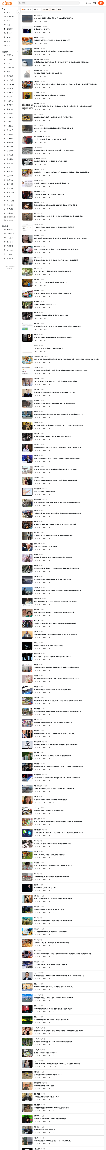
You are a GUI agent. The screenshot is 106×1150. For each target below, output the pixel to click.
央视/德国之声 (38, 786)
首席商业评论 (37, 1083)
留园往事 (10, 188)
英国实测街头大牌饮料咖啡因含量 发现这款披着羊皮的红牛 (55, 205)
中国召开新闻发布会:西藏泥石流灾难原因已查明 (51, 876)
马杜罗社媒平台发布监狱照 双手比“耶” (48, 73)
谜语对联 (10, 209)
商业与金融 (10, 192)
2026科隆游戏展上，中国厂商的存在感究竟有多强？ (53, 1008)
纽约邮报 (36, 49)
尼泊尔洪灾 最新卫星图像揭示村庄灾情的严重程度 (52, 843)
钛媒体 (36, 511)
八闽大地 (10, 134)
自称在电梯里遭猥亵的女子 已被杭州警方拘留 (50, 799)
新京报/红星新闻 (38, 60)
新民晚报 (36, 291)
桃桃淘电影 (37, 1105)
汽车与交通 (10, 201)
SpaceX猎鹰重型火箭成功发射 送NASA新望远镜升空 (53, 18)
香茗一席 (10, 163)
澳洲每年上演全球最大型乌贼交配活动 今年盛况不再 (53, 920)
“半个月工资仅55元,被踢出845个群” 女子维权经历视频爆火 (55, 381)
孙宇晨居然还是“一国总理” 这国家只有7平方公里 (52, 40)
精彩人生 (10, 97)
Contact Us (10, 234)
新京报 (36, 412)
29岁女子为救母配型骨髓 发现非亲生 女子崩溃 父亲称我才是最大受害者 (60, 238)
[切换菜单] (18, 12)
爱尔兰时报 (37, 709)
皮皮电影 (36, 445)
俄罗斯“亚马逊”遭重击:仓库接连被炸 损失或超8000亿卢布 (55, 623)
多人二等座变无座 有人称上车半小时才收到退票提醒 (53, 898)
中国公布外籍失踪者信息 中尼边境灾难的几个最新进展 (54, 788)
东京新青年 (37, 819)
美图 (8, 46)
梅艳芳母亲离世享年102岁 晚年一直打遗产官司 (51, 1108)
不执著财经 (37, 247)
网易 (35, 720)
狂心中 (36, 368)
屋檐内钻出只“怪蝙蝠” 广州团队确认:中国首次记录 (52, 436)
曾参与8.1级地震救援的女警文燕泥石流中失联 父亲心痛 (54, 392)
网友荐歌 (10, 159)
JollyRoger (37, 808)
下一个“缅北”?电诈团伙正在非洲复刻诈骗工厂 (51, 282)
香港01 (36, 38)
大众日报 (36, 324)
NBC (35, 115)
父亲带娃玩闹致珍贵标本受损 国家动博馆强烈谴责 (52, 689)
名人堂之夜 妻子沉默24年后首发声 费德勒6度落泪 (52, 755)
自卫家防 (10, 138)
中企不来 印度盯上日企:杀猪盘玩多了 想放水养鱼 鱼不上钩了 (56, 634)
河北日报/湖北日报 (39, 137)
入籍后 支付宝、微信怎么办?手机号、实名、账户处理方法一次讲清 (58, 832)
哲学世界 (10, 109)
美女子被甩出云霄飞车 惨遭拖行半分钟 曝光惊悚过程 (53, 51)
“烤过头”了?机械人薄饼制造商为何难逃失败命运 (51, 942)
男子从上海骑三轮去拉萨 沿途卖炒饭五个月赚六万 (52, 293)
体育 (8, 63)
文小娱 (36, 423)
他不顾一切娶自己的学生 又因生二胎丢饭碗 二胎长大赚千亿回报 (57, 447)
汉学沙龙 (10, 155)
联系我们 (10, 229)
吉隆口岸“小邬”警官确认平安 (44, 1129)
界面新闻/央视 (38, 71)
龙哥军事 (36, 1116)
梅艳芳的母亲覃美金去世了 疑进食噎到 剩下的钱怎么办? (54, 612)
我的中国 (10, 184)
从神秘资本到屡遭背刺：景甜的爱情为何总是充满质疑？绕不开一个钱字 (60, 370)
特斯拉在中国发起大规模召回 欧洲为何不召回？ (51, 161)
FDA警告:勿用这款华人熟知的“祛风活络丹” (50, 95)
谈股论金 (10, 176)
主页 (8, 12)
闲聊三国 (10, 113)
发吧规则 (10, 250)
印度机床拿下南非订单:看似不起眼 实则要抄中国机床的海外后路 (57, 513)
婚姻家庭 (10, 142)
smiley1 (36, 1028)
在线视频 (10, 213)
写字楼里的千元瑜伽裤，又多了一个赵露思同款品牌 (53, 1041)
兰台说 (36, 522)
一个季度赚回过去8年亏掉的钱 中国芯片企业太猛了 (53, 1140)
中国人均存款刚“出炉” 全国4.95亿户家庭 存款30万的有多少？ (57, 249)
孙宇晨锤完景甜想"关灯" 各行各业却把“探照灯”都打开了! (55, 733)
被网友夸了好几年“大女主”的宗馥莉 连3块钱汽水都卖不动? (55, 601)
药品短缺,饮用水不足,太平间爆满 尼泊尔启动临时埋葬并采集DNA (58, 700)
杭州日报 (36, 390)
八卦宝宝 (36, 478)
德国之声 (36, 907)
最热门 (9, 21)
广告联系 (10, 238)
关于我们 (10, 242)
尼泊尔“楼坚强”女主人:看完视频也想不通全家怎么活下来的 (55, 469)
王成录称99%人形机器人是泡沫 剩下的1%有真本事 (53, 579)
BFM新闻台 (37, 159)
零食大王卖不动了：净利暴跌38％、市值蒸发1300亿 (53, 865)
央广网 (36, 687)
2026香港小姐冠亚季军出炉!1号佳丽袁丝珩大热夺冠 (53, 557)
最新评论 (10, 33)
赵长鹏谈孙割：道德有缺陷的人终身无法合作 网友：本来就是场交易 (59, 975)
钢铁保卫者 (37, 1094)
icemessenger (38, 357)
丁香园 (36, 181)
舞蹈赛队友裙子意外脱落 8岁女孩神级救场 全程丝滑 (53, 722)
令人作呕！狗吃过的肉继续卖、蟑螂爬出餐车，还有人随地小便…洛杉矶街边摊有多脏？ (66, 84)
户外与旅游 (10, 68)
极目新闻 (36, 434)
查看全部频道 (11, 217)
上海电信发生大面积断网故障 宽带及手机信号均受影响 (54, 227)
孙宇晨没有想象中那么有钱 (44, 1085)
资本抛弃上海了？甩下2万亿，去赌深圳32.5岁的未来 (53, 997)
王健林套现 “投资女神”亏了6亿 (45, 887)
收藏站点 (10, 259)
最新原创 (10, 29)
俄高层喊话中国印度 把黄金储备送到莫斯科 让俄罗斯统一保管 (57, 667)
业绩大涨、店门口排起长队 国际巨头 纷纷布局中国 (52, 271)
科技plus (36, 1138)
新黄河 (36, 797)
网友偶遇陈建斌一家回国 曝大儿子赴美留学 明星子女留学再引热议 (58, 216)
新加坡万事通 (37, 830)
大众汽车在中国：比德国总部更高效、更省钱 (50, 964)
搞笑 (8, 72)
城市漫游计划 (37, 489)
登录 (94, 3)
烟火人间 (10, 205)
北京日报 (36, 896)
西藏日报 (36, 1127)
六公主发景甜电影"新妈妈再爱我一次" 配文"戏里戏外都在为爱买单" (59, 425)
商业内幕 (36, 104)
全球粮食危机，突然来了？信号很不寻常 (49, 810)
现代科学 (10, 151)
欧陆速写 (36, 753)
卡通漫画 (10, 126)
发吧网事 (10, 93)
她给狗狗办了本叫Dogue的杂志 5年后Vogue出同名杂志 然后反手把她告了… (62, 172)
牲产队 (36, 643)
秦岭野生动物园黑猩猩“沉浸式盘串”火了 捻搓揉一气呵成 (55, 403)
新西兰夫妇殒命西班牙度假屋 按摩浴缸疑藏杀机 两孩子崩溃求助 (57, 711)
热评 (8, 25)
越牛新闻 (36, 302)
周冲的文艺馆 (37, 27)
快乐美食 (10, 88)
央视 (35, 258)
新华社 (36, 313)
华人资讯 (36, 93)
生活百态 (10, 122)
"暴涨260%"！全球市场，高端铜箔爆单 (48, 348)
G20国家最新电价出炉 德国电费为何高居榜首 (50, 931)
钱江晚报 (36, 236)
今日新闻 (45, 9)
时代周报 (36, 280)
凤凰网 (36, 456)
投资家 (36, 885)
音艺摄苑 (10, 105)
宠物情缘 (10, 76)
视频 (8, 41)
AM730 (36, 555)
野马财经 (36, 731)
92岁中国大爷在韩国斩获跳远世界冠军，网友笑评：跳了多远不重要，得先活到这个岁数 (66, 359)
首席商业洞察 (37, 742)
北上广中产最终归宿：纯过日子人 (46, 1052)
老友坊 (9, 167)
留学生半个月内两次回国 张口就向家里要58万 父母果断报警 (56, 260)
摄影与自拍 (10, 84)
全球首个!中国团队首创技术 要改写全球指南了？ (52, 183)
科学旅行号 (37, 588)
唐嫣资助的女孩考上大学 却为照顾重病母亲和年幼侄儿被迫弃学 (57, 326)
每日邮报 (36, 203)
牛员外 (36, 346)
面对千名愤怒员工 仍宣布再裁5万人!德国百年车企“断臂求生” (56, 744)
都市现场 (36, 533)
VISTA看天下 (37, 599)
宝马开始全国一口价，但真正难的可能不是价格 (51, 1019)
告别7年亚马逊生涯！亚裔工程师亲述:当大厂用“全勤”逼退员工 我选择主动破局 (63, 106)
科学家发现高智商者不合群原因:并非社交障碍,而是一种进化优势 (57, 590)
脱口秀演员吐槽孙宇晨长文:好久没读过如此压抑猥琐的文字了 (56, 678)
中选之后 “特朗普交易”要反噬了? (46, 546)
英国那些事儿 (37, 500)
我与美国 (10, 172)
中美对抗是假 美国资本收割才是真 (46, 1096)
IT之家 (36, 225)
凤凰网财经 (37, 764)
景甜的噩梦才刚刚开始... (43, 29)
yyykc (35, 973)
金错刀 (36, 852)
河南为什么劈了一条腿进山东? (45, 491)
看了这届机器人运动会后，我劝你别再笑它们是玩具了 (54, 986)
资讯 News (10, 16)
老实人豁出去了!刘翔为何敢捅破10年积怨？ (50, 854)
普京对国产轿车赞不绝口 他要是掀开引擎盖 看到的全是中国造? (57, 568)
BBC (35, 841)
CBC (35, 148)
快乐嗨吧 (10, 59)
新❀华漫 (10, 147)
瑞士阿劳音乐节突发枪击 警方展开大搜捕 (49, 909)
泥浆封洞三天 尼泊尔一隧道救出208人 (48, 1074)
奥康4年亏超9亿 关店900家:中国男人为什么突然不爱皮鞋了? (56, 524)
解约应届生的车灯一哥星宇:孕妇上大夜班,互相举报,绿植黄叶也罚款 (59, 766)
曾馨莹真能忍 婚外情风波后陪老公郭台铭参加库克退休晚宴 (55, 480)
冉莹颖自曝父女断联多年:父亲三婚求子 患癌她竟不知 (53, 535)
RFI (35, 951)
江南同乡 (10, 117)
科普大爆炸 (37, 1149)
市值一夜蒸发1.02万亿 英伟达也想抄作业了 (50, 194)
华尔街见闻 (37, 544)
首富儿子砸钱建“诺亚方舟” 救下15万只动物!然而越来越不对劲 (57, 502)
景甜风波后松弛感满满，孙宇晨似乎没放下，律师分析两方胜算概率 (59, 1030)
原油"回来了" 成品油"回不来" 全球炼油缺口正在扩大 (53, 656)
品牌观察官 (37, 192)
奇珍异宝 (10, 55)
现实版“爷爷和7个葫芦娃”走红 (45, 304)
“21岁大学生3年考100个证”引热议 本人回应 (50, 139)
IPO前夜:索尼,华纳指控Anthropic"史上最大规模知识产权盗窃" (57, 777)
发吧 (35, 16)
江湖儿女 (10, 180)
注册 (101, 3)
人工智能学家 (37, 775)
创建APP (10, 254)
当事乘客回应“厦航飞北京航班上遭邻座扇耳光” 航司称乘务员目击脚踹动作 (61, 62)
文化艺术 (10, 80)
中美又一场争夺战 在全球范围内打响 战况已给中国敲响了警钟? (57, 458)
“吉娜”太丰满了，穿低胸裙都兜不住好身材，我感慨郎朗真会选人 (58, 1063)
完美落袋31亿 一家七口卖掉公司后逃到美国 (50, 1118)
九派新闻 (36, 401)
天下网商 (36, 863)
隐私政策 (10, 246)
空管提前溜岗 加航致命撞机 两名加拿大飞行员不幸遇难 (54, 150)
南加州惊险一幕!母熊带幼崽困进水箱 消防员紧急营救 (53, 128)
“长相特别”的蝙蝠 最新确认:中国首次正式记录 (51, 315)
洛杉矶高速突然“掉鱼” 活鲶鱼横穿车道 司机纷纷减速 (53, 117)
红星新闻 (36, 379)
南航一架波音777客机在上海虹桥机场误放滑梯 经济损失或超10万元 (59, 414)
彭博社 (36, 335)
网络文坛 (10, 101)
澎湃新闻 (36, 621)
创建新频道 (10, 220)
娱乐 (8, 197)
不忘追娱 (36, 610)
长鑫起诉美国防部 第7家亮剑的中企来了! (49, 645)
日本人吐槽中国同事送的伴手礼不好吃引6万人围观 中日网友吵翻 (58, 821)
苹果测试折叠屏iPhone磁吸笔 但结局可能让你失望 (53, 337)
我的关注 (10, 37)
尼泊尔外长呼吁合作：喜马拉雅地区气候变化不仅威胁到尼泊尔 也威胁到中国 (62, 953)
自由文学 (10, 130)
